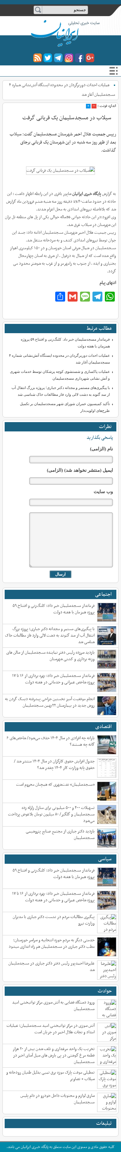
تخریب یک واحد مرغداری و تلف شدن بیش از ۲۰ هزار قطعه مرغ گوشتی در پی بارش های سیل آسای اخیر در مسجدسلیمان (54, 1055)
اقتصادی (103, 726)
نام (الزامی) (101, 448)
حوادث (105, 991)
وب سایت (103, 491)
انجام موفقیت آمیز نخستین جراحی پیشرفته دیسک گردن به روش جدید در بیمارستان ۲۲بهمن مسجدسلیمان (50, 702)
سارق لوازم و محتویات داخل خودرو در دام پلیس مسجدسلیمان (57, 1099)
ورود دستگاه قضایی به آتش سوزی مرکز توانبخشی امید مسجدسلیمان (53, 1006)
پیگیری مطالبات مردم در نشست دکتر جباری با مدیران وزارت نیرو (54, 920)
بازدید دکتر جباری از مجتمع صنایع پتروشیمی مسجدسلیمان (60, 834)
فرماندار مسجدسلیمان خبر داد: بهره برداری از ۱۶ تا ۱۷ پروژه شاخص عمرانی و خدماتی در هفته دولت (53, 679)
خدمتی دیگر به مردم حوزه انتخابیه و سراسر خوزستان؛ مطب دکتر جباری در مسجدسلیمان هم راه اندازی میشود (52, 943)
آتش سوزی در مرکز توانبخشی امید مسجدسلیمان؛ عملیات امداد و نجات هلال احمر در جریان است (51, 1029)
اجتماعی (103, 594)
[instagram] (69, 57)
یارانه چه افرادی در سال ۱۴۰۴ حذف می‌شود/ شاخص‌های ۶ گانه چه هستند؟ (51, 741)
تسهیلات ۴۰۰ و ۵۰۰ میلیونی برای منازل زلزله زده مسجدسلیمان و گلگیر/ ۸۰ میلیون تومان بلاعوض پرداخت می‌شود (51, 814)
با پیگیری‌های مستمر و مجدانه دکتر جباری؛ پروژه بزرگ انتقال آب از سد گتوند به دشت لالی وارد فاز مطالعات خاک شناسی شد (50, 635)
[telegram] (58, 57)
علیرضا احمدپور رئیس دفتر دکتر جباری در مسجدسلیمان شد (51, 966)
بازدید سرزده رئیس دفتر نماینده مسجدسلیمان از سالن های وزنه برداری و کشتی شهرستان (50, 656)
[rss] (37, 57)
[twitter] (47, 57)
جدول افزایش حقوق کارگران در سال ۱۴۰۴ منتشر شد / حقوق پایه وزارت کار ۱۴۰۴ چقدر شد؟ (54, 764)
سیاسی (105, 859)
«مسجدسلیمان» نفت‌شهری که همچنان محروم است (55, 784)
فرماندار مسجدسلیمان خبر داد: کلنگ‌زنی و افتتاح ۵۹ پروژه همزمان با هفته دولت (53, 609)
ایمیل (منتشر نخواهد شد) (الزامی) (80, 470)
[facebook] (79, 57)
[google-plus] (90, 57)
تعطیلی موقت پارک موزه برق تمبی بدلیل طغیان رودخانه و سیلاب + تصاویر (50, 1076)
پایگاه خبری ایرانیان (59, 32)
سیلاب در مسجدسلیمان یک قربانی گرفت (66, 118)
